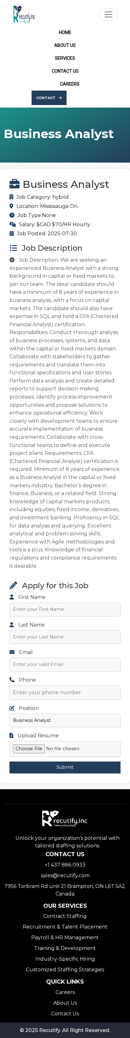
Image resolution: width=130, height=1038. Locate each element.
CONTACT (46, 98)
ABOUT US (65, 45)
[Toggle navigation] (108, 14)
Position (28, 708)
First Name (31, 597)
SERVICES (65, 58)
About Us (65, 1003)
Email (25, 652)
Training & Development (65, 948)
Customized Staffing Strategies (65, 970)
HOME (65, 32)
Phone (27, 680)
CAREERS (70, 84)
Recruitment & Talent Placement (65, 927)
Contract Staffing (65, 916)
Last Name (31, 625)
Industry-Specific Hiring (65, 959)
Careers (65, 992)
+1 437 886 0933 (65, 865)
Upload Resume (37, 736)
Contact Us (65, 1014)
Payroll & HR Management (65, 937)
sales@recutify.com (65, 876)
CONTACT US (65, 71)
